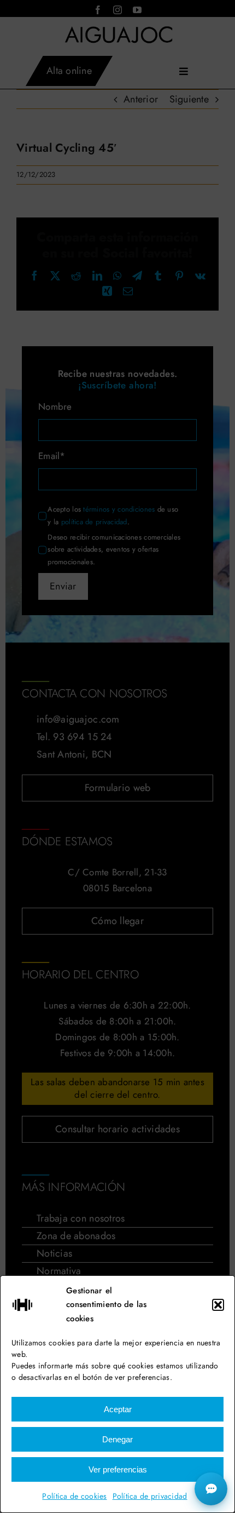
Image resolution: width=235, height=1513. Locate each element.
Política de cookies (74, 1496)
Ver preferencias (118, 1469)
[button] (218, 1304)
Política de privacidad (150, 1496)
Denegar (117, 1439)
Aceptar (118, 1409)
